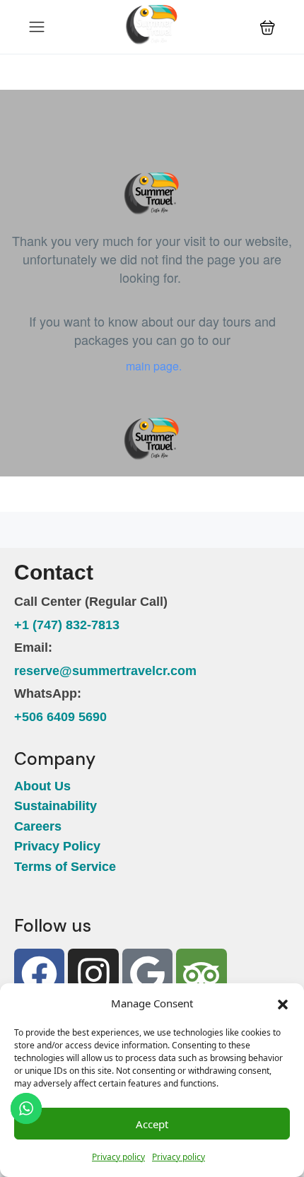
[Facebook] (39, 974)
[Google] (147, 974)
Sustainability (55, 806)
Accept (152, 1124)
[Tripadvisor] (201, 974)
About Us (42, 786)
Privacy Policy (57, 846)
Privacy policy (118, 1157)
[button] (283, 1003)
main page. (152, 366)
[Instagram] (93, 974)
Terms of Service (65, 867)
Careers (39, 826)
